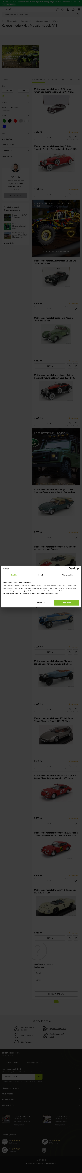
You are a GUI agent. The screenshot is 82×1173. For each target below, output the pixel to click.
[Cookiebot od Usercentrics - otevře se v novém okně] (70, 568)
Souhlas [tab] (14, 575)
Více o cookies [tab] (67, 575)
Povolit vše (67, 603)
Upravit (39, 603)
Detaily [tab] (41, 575)
